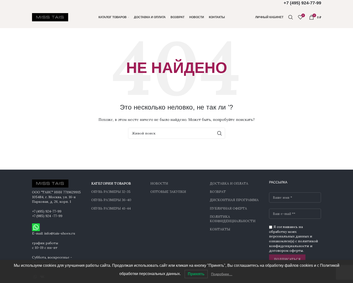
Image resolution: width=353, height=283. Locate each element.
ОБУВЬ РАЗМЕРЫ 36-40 (111, 200)
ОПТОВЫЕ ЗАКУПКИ (168, 191)
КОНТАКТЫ (220, 229)
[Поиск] (291, 17)
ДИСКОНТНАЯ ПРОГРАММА (234, 200)
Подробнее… (221, 274)
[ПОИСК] (219, 133)
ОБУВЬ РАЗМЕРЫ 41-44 (111, 208)
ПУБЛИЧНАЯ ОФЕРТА (228, 208)
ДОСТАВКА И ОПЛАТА (229, 183)
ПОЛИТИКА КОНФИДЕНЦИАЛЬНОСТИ (232, 218)
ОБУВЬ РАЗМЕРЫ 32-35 (111, 191)
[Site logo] (50, 17)
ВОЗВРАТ (218, 191)
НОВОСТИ (159, 183)
